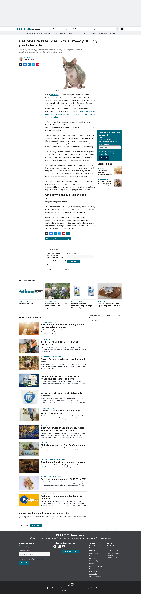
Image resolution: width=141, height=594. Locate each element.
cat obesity (54, 95)
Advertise (51, 588)
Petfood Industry (26, 304)
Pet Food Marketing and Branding (53, 459)
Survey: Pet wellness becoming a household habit (63, 360)
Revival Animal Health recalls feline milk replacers (61, 394)
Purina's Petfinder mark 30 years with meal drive (44, 513)
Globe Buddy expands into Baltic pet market (64, 445)
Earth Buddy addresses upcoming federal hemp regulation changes (104, 172)
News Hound (45, 425)
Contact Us (67, 588)
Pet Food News (43, 37)
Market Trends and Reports (51, 356)
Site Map (98, 588)
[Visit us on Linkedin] (59, 546)
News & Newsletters (27, 37)
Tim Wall (27, 58)
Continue (73, 261)
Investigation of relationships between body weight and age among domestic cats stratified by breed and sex (70, 114)
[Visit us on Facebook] (54, 546)
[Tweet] (33, 64)
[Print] (20, 64)
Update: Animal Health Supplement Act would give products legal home (61, 377)
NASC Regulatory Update (49, 374)
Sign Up (104, 158)
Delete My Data (70, 551)
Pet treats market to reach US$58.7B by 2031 (63, 479)
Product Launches (47, 408)
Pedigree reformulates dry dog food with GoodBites (62, 497)
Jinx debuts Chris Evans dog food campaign (63, 462)
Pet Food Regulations (101, 167)
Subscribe (43, 588)
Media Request (78, 588)
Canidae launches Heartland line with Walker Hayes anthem (60, 411)
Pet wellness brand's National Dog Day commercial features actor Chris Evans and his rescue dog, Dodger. (62, 466)
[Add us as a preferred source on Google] (68, 233)
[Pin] (37, 64)
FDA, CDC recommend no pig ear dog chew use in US (109, 305)
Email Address (72, 253)
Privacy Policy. (113, 154)
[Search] (117, 29)
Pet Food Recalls (47, 391)
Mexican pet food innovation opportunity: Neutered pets (81, 306)
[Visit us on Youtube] (63, 546)
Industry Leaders (25, 301)
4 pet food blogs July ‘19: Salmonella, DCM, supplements (56, 306)
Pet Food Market (77, 301)
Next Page (36, 525)
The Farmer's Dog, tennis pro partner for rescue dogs (104, 183)
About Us (59, 588)
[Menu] (122, 29)
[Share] (25, 64)
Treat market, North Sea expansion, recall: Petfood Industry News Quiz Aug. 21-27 (62, 429)
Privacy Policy (89, 588)
